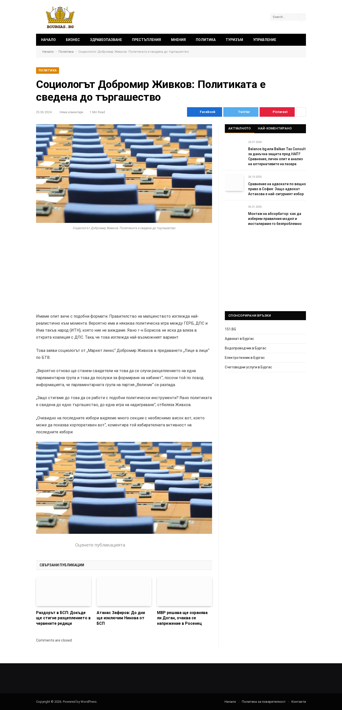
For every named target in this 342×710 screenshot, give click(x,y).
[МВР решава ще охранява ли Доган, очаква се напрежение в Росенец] (184, 591)
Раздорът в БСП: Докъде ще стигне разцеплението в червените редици (63, 618)
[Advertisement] (124, 276)
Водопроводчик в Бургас (245, 348)
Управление (264, 40)
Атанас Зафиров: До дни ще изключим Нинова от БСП (121, 618)
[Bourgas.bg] (60, 17)
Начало (48, 40)
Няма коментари (71, 112)
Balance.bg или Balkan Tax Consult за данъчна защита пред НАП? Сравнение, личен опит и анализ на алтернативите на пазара (277, 156)
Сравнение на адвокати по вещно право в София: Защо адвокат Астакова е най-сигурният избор (277, 189)
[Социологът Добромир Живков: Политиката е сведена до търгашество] (124, 173)
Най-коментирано (275, 128)
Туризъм (234, 40)
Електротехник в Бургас (245, 358)
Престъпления (146, 40)
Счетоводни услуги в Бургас (248, 367)
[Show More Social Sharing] (301, 112)
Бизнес (73, 40)
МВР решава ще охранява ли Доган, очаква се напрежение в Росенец (182, 618)
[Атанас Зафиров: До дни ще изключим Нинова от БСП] (124, 591)
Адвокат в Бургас (239, 339)
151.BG (230, 329)
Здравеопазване (106, 40)
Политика (206, 40)
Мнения (178, 40)
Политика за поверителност (264, 702)
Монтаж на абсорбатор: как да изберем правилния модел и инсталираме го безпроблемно (275, 219)
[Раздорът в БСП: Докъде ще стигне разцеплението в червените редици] (63, 591)
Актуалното (239, 128)
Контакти (298, 702)
